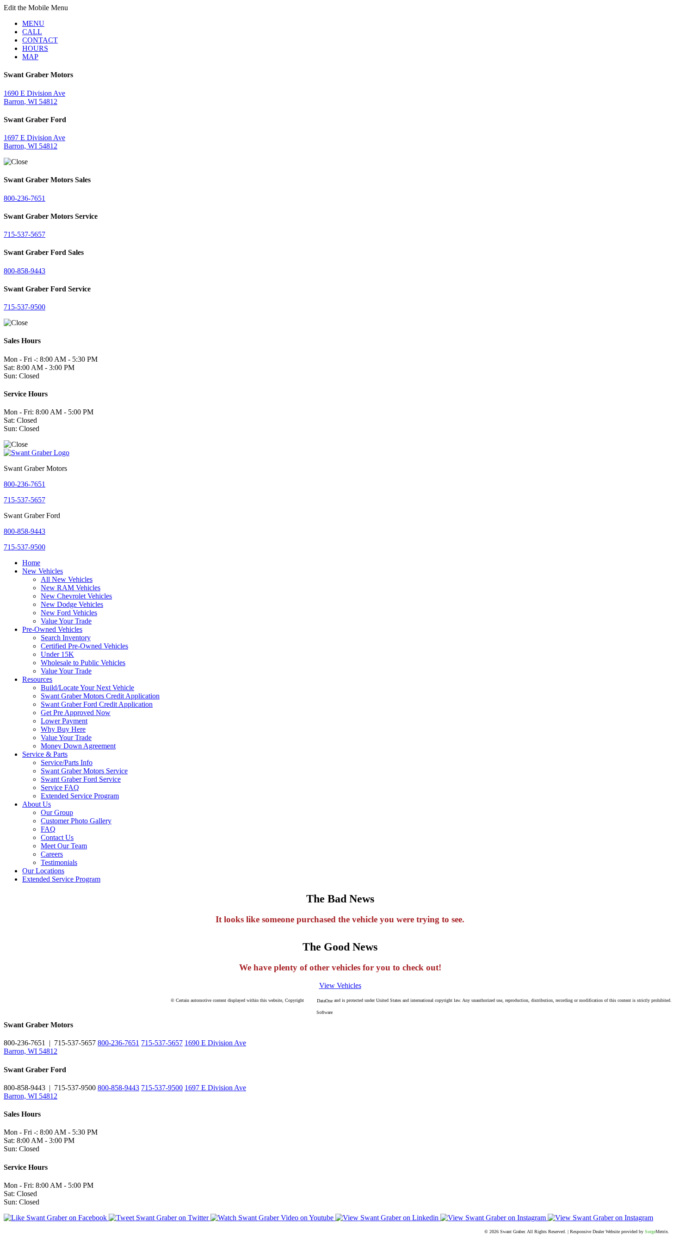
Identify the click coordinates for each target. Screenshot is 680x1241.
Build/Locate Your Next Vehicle (87, 688)
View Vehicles (340, 985)
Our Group (57, 812)
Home (31, 563)
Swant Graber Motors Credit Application (100, 696)
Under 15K (57, 654)
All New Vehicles (67, 579)
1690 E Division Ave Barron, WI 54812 (34, 97)
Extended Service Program (80, 796)
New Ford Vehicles (69, 613)
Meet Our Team (64, 846)
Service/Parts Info (67, 762)
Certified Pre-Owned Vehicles (84, 646)
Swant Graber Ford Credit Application (97, 704)
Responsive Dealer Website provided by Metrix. (619, 1231)
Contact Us (57, 837)
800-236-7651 (24, 198)
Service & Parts (45, 754)
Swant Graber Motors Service (84, 771)
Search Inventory (66, 638)
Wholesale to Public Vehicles (83, 663)
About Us (36, 804)
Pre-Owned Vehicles (52, 629)
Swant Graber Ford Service (81, 779)
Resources (37, 679)
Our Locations (43, 871)
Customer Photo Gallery (76, 821)
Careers (52, 854)
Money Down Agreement (78, 746)
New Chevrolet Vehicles (76, 596)
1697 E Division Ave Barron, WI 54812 (34, 142)
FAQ (48, 829)
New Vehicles (42, 571)
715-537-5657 (24, 234)
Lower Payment (64, 721)
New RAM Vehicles (70, 588)
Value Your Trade (66, 621)
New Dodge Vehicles (72, 604)
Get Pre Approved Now (76, 712)
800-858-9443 (24, 271)
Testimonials (59, 862)
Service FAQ (60, 787)
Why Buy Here (63, 729)
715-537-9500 (24, 307)
